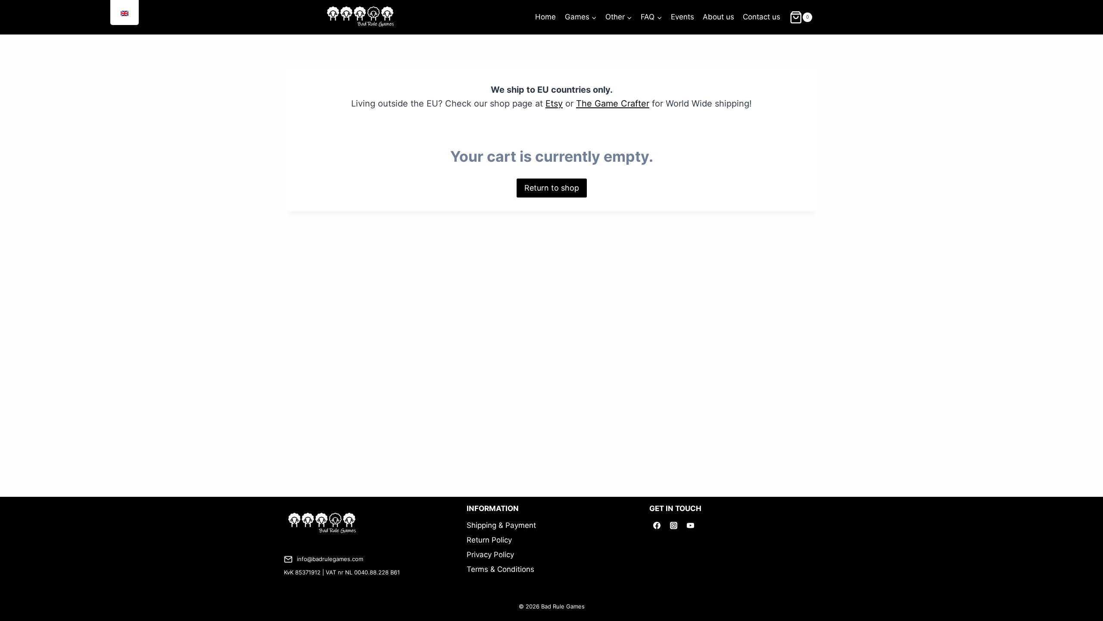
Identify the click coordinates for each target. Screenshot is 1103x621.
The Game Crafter (612, 103)
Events (682, 17)
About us (718, 17)
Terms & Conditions (500, 569)
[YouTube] (690, 525)
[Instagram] (673, 525)
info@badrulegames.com (330, 558)
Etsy (554, 103)
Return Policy (489, 540)
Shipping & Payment (501, 525)
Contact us (761, 17)
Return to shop (551, 187)
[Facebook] (656, 525)
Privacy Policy (490, 554)
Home (545, 17)
